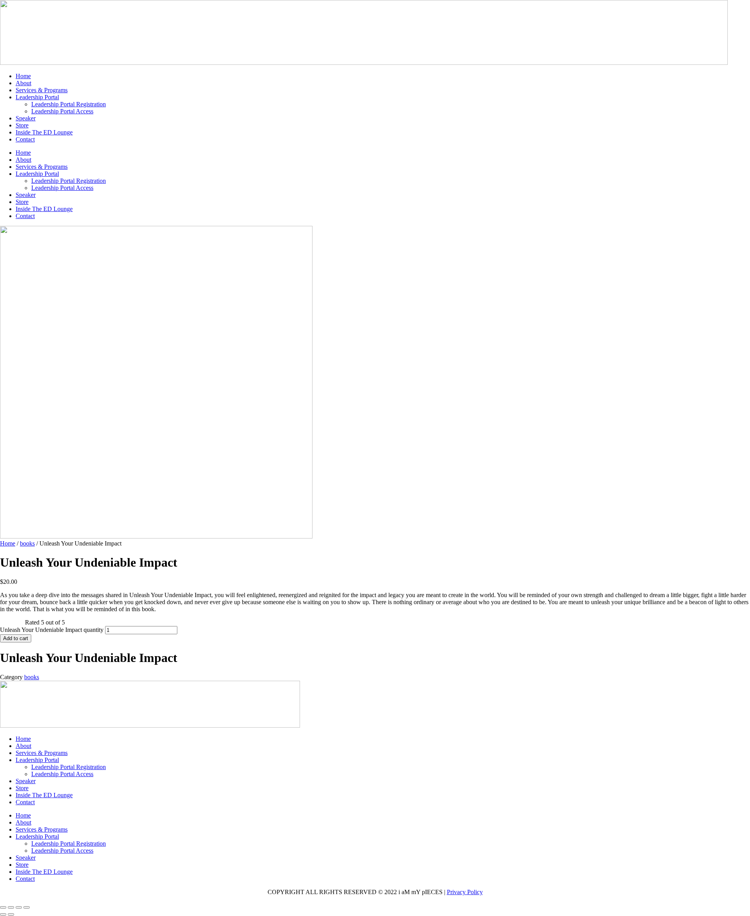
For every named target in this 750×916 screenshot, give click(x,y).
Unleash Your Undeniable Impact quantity (52, 629)
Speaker (26, 118)
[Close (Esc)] (26, 907)
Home (23, 76)
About (23, 83)
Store (22, 125)
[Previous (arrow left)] (3, 914)
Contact (25, 139)
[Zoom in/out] (3, 907)
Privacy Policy (465, 892)
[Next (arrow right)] (11, 914)
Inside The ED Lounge (44, 132)
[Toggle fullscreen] (11, 907)
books (27, 543)
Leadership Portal (37, 97)
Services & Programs (42, 90)
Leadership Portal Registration (68, 104)
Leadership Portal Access (62, 111)
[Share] (19, 907)
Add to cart (15, 638)
